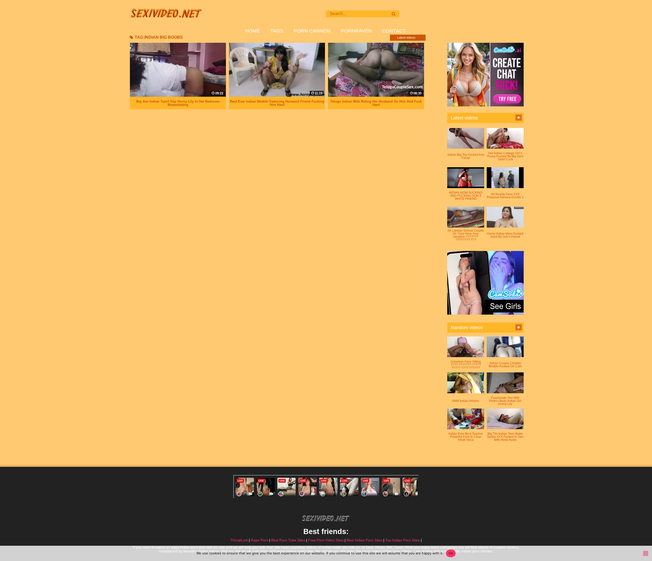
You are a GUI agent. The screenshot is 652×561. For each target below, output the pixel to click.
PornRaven (356, 31)
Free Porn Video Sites (326, 540)
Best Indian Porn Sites (364, 540)
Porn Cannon (312, 31)
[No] (645, 553)
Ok (451, 553)
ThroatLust (239, 540)
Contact (394, 31)
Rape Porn (259, 540)
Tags (276, 31)
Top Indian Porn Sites (402, 540)
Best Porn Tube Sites (288, 540)
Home (252, 31)
